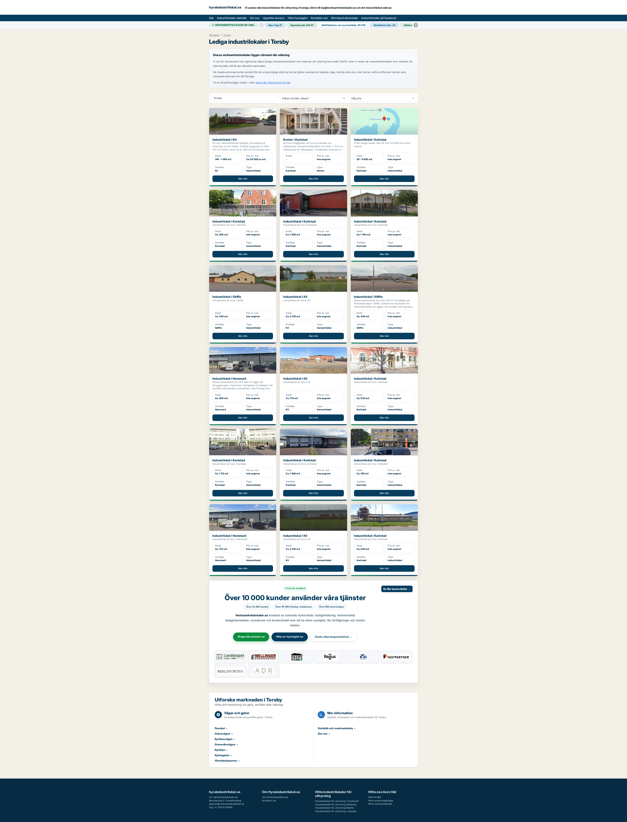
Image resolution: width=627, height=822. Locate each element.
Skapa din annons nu (251, 636)
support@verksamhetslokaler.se (226, 803)
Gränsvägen (222, 733)
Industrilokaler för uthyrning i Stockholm (337, 801)
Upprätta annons (274, 18)
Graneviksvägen (225, 744)
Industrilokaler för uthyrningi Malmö (334, 807)
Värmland (214, 35)
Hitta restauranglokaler (380, 800)
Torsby (227, 35)
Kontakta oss (319, 18)
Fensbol (220, 728)
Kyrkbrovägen (224, 739)
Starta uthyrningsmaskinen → (334, 636)
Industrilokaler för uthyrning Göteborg (336, 804)
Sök (211, 18)
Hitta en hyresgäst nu (289, 636)
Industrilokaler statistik (232, 18)
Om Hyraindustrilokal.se (275, 797)
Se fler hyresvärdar (397, 589)
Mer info (242, 178)
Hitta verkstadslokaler (380, 803)
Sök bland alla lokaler (344, 18)
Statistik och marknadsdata (335, 728)
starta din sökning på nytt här (273, 82)
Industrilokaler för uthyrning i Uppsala (335, 811)
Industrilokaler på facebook (378, 18)
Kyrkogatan (222, 755)
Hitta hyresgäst (298, 18)
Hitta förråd (374, 797)
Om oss (255, 18)
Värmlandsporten (226, 760)
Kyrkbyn (220, 749)
